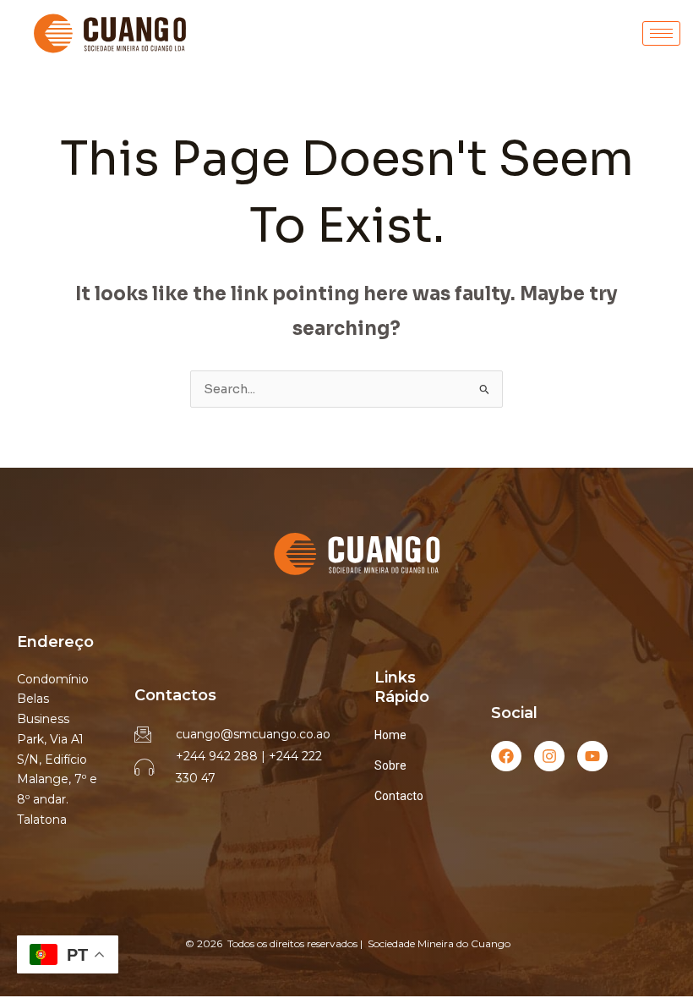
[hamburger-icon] (661, 33)
